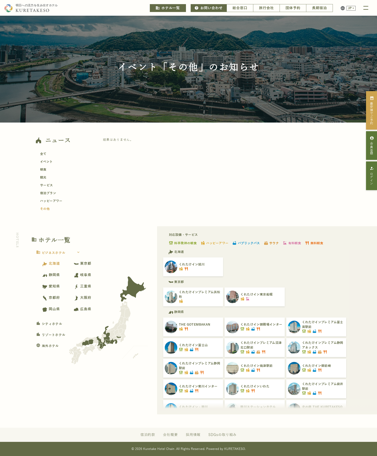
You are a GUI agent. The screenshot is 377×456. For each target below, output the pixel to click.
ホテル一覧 (168, 8)
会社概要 (170, 435)
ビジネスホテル (58, 253)
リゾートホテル (50, 335)
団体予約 (292, 8)
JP (350, 8)
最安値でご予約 (372, 110)
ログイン (372, 175)
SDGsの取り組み (222, 435)
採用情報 (193, 435)
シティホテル (49, 324)
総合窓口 (239, 8)
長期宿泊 (319, 8)
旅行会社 (266, 8)
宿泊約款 (147, 435)
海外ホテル (47, 346)
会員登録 (372, 145)
